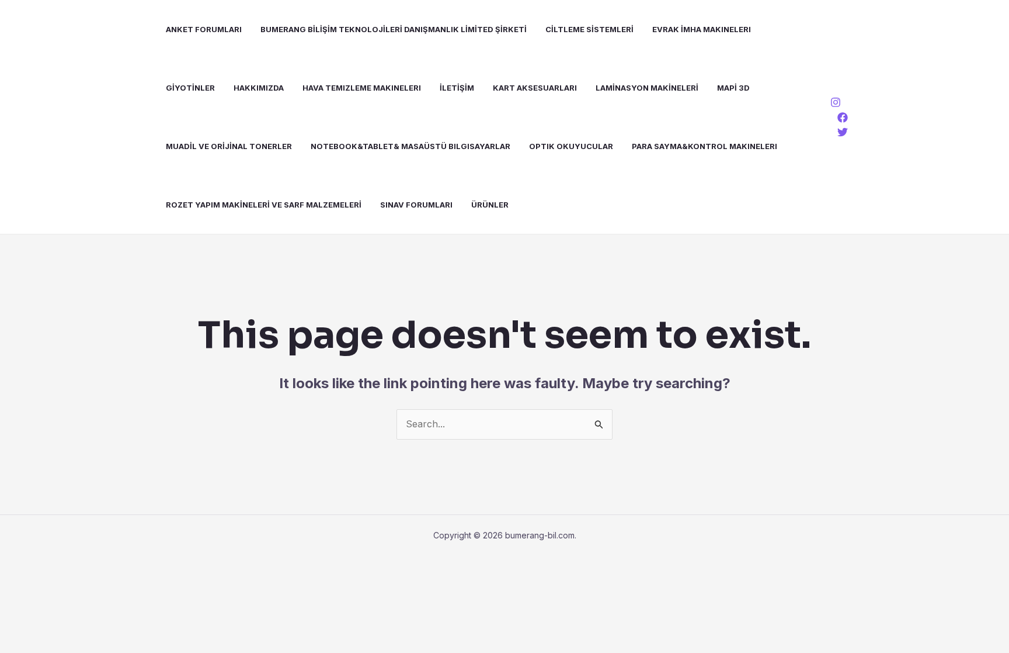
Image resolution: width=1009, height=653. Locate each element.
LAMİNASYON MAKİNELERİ (647, 87)
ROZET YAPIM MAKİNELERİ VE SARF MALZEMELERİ (263, 204)
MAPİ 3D (733, 87)
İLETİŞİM (457, 87)
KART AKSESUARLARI (535, 87)
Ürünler (490, 204)
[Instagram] (835, 102)
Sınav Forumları (416, 204)
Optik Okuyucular (571, 146)
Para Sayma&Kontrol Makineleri (704, 146)
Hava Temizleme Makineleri (361, 87)
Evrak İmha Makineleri (701, 29)
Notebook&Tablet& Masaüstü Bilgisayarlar (410, 146)
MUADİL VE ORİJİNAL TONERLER (229, 146)
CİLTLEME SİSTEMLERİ (589, 29)
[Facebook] (842, 117)
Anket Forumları (204, 29)
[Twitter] (842, 132)
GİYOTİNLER (190, 87)
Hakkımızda (259, 87)
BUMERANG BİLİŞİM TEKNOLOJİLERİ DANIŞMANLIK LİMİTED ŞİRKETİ (393, 29)
